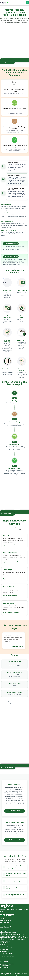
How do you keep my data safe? (14, 888)
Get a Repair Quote (14, 810)
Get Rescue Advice (14, 839)
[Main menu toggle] (27, 2)
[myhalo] (4, 2)
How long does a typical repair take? (16, 874)
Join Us (2, 972)
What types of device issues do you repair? (15, 867)
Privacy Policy (5, 966)
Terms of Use (5, 967)
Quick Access (5, 946)
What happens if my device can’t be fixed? (15, 895)
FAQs (3, 944)
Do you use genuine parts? (15, 881)
